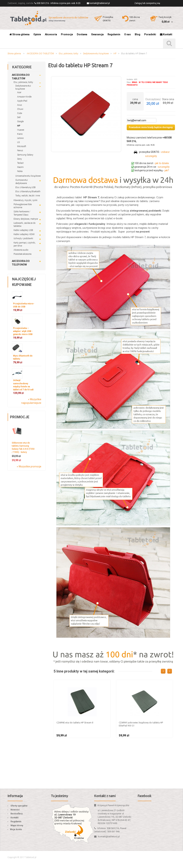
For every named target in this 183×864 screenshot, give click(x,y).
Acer (19, 92)
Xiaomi (20, 167)
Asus (19, 105)
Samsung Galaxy (25, 155)
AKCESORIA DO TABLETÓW (40, 53)
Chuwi (20, 109)
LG (18, 142)
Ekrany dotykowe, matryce (26, 219)
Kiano (20, 134)
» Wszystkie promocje (29, 466)
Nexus (20, 150)
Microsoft (21, 146)
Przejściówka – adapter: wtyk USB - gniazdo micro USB (23, 333)
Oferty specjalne (19, 806)
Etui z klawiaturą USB (25, 187)
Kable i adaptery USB (23, 230)
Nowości (15, 809)
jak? (167, 170)
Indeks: (130, 79)
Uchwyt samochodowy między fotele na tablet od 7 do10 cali (23, 386)
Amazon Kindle (24, 96)
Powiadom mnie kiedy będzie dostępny (151, 127)
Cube (19, 113)
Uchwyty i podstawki (23, 238)
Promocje (19, 417)
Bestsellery (17, 813)
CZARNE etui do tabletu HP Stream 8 (74, 722)
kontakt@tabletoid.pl (100, 3)
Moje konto (16, 829)
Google (20, 121)
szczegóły (164, 166)
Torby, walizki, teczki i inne (27, 195)
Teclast (20, 163)
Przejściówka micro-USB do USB (23, 307)
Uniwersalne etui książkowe (28, 176)
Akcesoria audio (21, 250)
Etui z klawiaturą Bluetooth (27, 191)
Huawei (20, 130)
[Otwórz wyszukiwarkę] (169, 43)
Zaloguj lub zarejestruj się (147, 3)
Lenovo (20, 138)
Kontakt (14, 817)
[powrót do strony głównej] (49, 18)
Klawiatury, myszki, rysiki (25, 200)
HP (114, 53)
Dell (19, 117)
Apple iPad (22, 101)
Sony (19, 159)
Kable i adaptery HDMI (24, 234)
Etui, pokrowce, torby (68, 53)
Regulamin (16, 821)
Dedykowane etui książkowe (96, 53)
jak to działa (162, 163)
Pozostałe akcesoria (22, 254)
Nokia (20, 171)
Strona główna (14, 53)
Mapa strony (17, 825)
